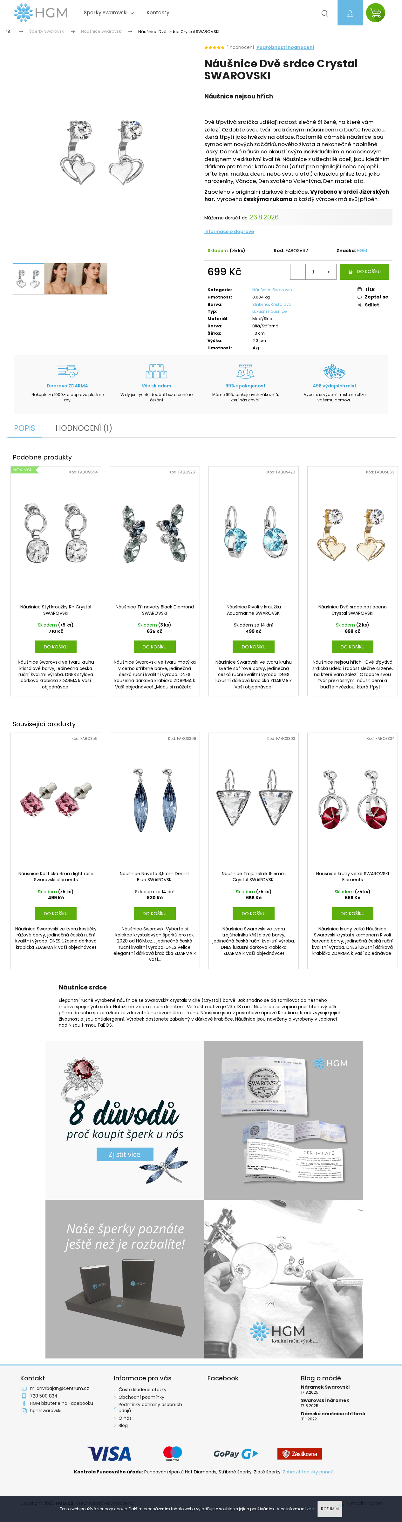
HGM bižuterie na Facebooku (61, 1403)
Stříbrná (260, 304)
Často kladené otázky (143, 1389)
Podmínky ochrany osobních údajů (150, 1407)
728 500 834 (44, 1396)
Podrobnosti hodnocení (285, 47)
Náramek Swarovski (325, 1387)
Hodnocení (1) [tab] (84, 428)
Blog (123, 1425)
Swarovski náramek (325, 1400)
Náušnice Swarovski (273, 290)
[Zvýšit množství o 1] (328, 271)
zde (310, 1509)
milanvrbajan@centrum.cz (59, 1388)
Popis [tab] (24, 428)
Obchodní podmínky (141, 1397)
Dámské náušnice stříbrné (333, 1413)
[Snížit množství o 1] (298, 271)
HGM (362, 250)
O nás (125, 1418)
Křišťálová (281, 304)
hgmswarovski (45, 1410)
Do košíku (369, 271)
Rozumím (330, 1509)
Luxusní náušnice (269, 311)
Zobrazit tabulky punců (308, 1472)
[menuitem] (109, 12)
